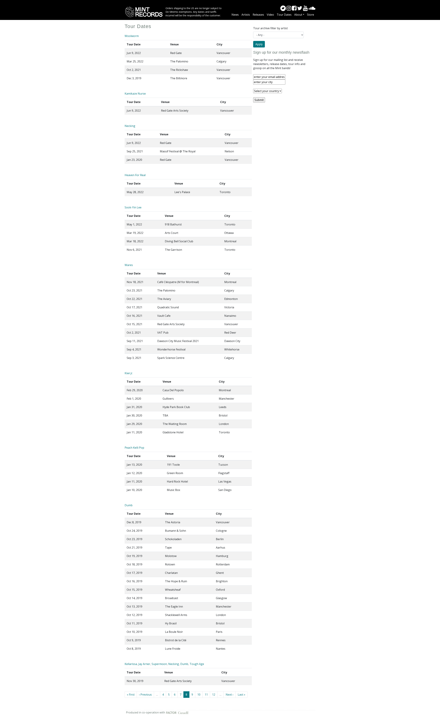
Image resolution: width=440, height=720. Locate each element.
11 (207, 694)
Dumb (129, 505)
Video (270, 15)
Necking (130, 126)
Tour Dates (284, 15)
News (235, 15)
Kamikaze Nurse (135, 93)
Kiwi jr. (129, 373)
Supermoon (159, 664)
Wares (129, 265)
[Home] (145, 12)
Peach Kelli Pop (134, 448)
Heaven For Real (135, 175)
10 (200, 694)
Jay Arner (144, 664)
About (298, 15)
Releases (258, 15)
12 (214, 694)
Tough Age (197, 664)
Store (310, 15)
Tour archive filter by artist (270, 28)
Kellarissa (131, 664)
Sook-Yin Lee (133, 207)
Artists (245, 15)
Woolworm (132, 36)
